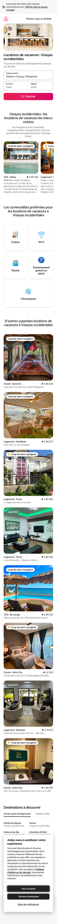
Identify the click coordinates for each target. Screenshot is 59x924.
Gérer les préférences (28, 904)
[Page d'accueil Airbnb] (6, 19)
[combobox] (28, 76)
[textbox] (16, 87)
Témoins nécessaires (28, 896)
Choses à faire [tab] (43, 813)
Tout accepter (28, 888)
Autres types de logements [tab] (17, 813)
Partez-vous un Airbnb (38, 18)
